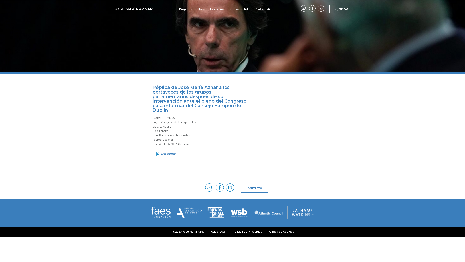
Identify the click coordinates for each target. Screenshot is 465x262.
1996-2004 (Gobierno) (177, 144)
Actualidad (244, 9)
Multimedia (264, 9)
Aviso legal (218, 231)
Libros (201, 9)
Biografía (185, 9)
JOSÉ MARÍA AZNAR (133, 9)
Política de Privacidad (247, 231)
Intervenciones (221, 9)
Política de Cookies (281, 231)
